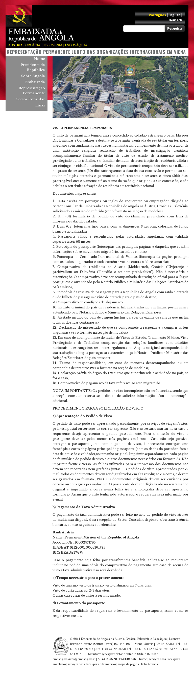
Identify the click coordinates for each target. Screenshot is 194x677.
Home (39, 59)
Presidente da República (33, 67)
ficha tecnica (149, 664)
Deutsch (175, 20)
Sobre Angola (33, 76)
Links (40, 105)
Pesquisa (174, 28)
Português (157, 15)
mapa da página (128, 664)
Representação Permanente (32, 90)
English (174, 15)
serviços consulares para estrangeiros (92, 664)
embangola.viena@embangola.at (74, 659)
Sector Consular (30, 99)
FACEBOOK (127, 659)
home (143, 659)
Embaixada (35, 82)
